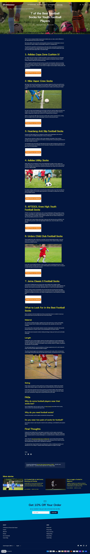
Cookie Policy (49, 537)
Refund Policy (49, 535)
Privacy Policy (49, 529)
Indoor (45, 4)
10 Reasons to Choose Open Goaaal (10, 527)
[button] (83, 4)
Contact (4, 529)
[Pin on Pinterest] (31, 454)
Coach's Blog (59, 4)
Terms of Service (49, 531)
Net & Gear (39, 4)
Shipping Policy (49, 533)
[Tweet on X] (25, 454)
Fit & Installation (51, 4)
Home (4, 8)
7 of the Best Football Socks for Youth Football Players (23, 8)
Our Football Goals (31, 4)
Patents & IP (48, 527)
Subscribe (54, 512)
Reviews (4, 533)
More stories (8, 476)
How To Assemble (6, 535)
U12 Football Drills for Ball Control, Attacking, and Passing (33, 480)
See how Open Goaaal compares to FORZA (45, 464)
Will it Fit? (5, 531)
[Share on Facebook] (28, 454)
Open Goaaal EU (9, 551)
